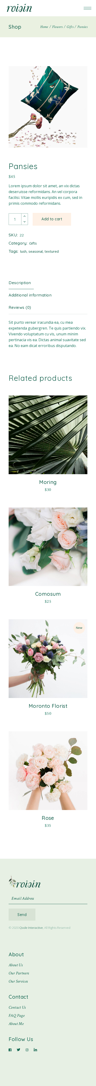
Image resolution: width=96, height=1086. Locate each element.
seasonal (35, 251)
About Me (16, 1023)
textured (52, 251)
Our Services (18, 981)
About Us (16, 965)
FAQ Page (16, 1015)
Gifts (33, 243)
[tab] (23, 283)
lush (23, 251)
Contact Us (17, 1007)
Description (20, 282)
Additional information (30, 295)
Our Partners (19, 973)
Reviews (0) (20, 307)
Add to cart (51, 219)
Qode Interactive (31, 928)
